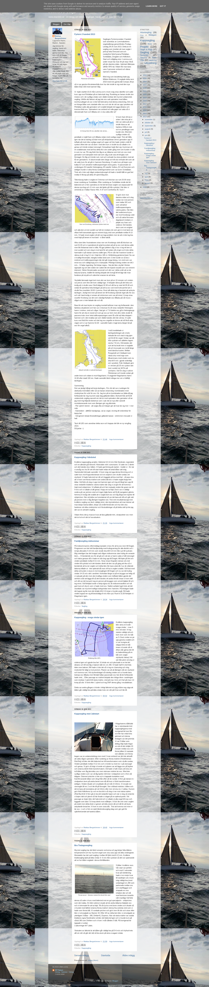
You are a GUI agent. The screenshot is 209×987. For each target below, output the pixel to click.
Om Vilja (67, 24)
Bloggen (56, 24)
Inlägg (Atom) (93, 960)
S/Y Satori (59, 970)
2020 (145, 94)
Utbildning (153, 60)
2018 (145, 101)
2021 (145, 91)
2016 (145, 107)
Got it (163, 6)
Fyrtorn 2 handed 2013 (84, 34)
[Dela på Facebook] (82, 443)
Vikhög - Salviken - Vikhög (64, 972)
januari (147, 183)
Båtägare (153, 35)
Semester (144, 55)
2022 (145, 88)
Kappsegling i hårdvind (85, 457)
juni (146, 135)
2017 (145, 104)
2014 (145, 113)
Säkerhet (143, 58)
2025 (145, 78)
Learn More (151, 6)
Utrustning (151, 63)
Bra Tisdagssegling (83, 845)
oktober (148, 123)
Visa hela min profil (59, 81)
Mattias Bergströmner (60, 37)
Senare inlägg (81, 955)
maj (146, 174)
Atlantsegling (145, 32)
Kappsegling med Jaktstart (86, 714)
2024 (145, 82)
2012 (145, 187)
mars (147, 180)
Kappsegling (86, 446)
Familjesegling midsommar (86, 541)
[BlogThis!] (78, 443)
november (149, 119)
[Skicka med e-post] (75, 443)
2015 (145, 110)
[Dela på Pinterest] (84, 443)
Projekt (144, 46)
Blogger (115, 981)
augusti (148, 129)
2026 (145, 75)
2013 (145, 117)
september (149, 126)
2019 (145, 98)
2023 (145, 85)
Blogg (141, 35)
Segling (84, 606)
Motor (150, 44)
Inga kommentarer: (116, 439)
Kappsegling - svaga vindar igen (89, 617)
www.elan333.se (146, 198)
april (147, 177)
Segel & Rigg (146, 49)
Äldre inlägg (128, 955)
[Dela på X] (80, 443)
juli (146, 132)
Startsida (105, 955)
